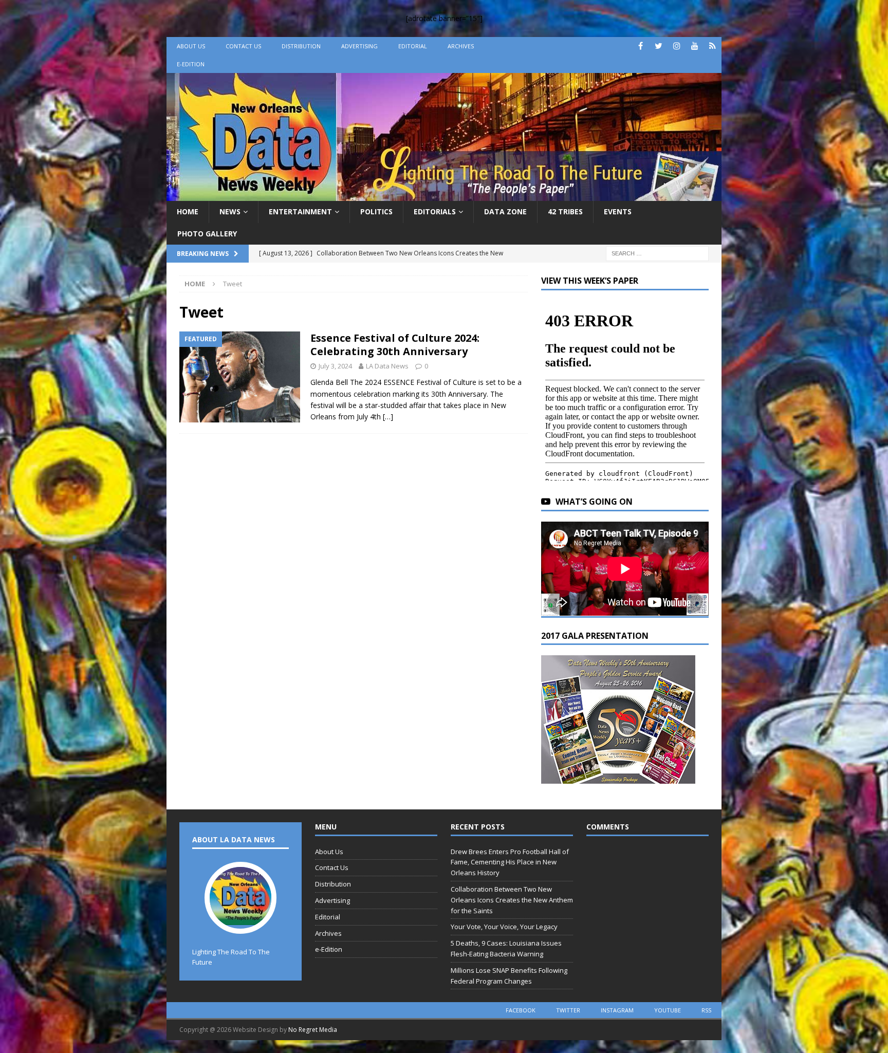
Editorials (435, 211)
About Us (191, 46)
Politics (376, 211)
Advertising (359, 46)
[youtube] (695, 46)
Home (187, 211)
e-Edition (191, 64)
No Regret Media (312, 1029)
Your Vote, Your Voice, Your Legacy (504, 926)
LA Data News (387, 366)
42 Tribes (565, 211)
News (229, 211)
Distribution (301, 46)
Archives (461, 46)
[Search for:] (657, 252)
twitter (568, 1010)
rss (706, 1010)
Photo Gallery (207, 233)
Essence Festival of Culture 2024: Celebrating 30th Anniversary (394, 344)
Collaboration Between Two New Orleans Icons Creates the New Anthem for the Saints (512, 899)
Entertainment (300, 211)
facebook (520, 1010)
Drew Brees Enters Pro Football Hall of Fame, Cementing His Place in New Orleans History (510, 862)
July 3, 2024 (335, 366)
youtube (667, 1010)
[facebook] (641, 46)
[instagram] (677, 46)
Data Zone (505, 211)
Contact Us (243, 46)
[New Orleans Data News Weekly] (443, 195)
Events (618, 211)
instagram (617, 1010)
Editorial (412, 46)
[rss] (712, 46)
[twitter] (659, 46)
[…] (388, 416)
